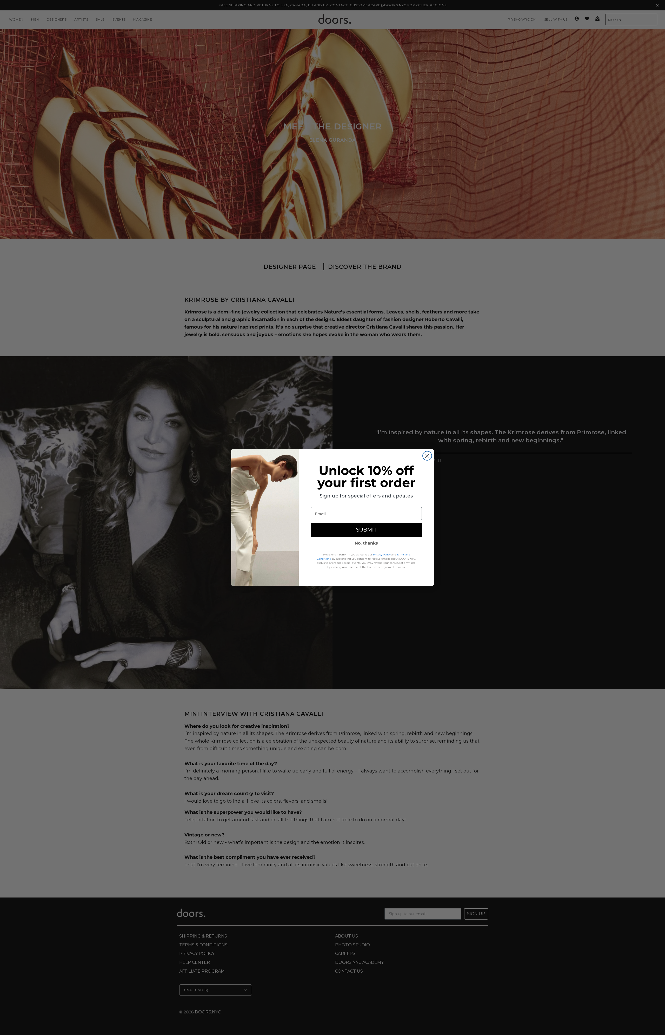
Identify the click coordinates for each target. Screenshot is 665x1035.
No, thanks (366, 543)
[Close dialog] (427, 455)
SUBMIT (366, 530)
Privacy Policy (381, 554)
